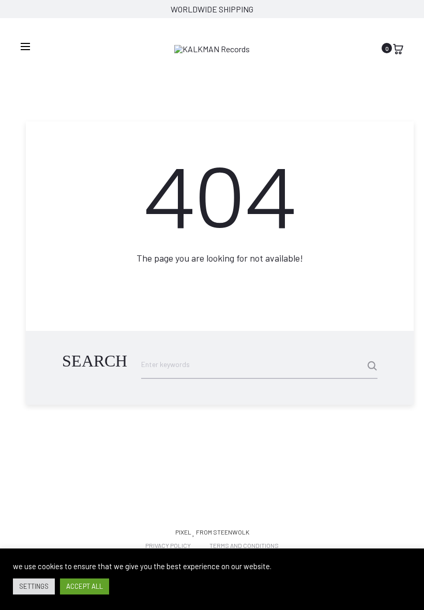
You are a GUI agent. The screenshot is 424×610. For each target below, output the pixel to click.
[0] (398, 48)
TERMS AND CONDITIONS (244, 545)
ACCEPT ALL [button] (84, 586)
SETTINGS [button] (34, 586)
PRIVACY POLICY (168, 545)
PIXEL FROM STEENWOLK (212, 532)
